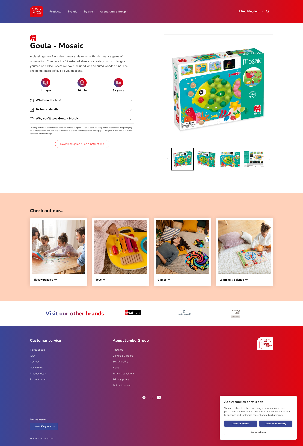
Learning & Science (232, 279)
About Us (118, 349)
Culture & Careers (123, 355)
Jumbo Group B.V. (46, 438)
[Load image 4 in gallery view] (254, 159)
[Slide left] (167, 159)
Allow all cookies (240, 423)
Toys (98, 279)
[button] (56, 11)
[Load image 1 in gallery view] (183, 159)
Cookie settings (258, 432)
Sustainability (120, 361)
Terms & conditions (123, 373)
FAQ (32, 355)
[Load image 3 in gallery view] (230, 159)
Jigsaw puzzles (43, 279)
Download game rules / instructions (82, 144)
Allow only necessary (275, 423)
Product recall (38, 379)
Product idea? (38, 373)
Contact (34, 361)
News (116, 367)
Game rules (36, 367)
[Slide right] (269, 159)
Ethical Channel (122, 385)
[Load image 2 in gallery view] (206, 159)
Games (161, 279)
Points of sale (37, 349)
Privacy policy (121, 379)
